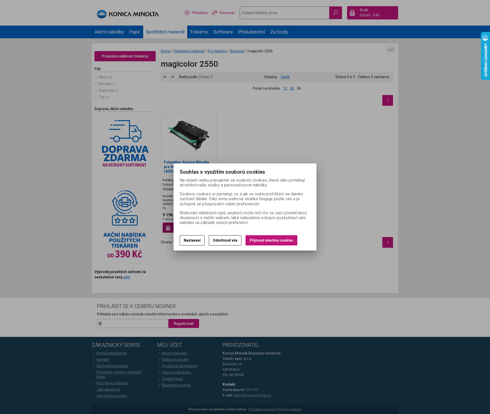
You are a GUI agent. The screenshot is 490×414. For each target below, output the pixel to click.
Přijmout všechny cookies (271, 240)
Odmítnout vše (225, 240)
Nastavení (192, 240)
